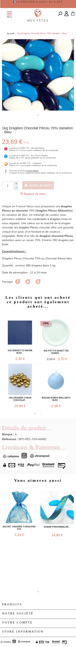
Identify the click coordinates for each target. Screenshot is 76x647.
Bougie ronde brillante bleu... (56, 399)
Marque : (8, 434)
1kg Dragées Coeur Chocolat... (20, 399)
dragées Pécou (29, 227)
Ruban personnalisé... (57, 527)
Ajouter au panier (38, 185)
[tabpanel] (38, 75)
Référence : (10, 439)
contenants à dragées (46, 219)
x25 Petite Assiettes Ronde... (56, 352)
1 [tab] (38, 115)
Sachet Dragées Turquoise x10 (19, 528)
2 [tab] (41, 414)
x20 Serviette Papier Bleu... (20, 351)
